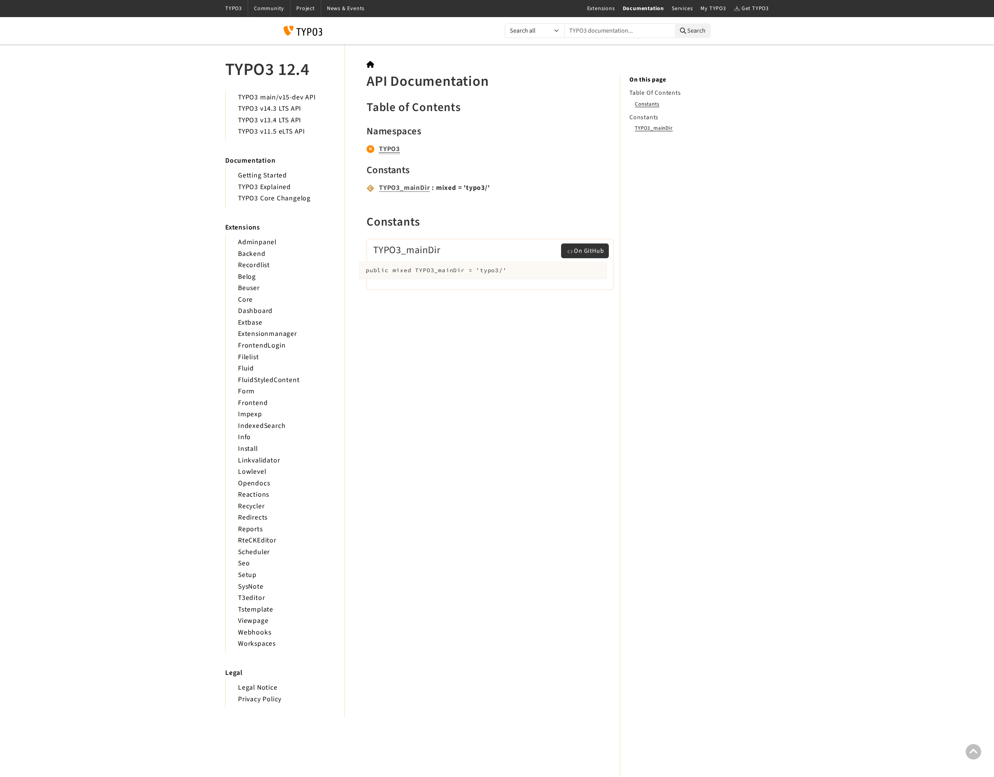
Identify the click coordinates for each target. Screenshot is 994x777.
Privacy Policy (260, 699)
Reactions (253, 494)
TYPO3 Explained (264, 187)
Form (246, 391)
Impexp (250, 414)
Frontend (253, 403)
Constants (647, 104)
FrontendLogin (261, 345)
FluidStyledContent (268, 380)
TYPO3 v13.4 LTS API (269, 120)
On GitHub (589, 251)
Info (244, 437)
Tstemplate (255, 609)
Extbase (250, 322)
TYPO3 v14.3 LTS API (269, 108)
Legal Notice (258, 687)
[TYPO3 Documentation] (302, 30)
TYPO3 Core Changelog (274, 198)
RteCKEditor (257, 540)
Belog (247, 277)
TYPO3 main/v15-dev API (277, 97)
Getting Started (262, 175)
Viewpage (253, 621)
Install (248, 449)
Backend (252, 254)
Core (245, 299)
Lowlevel (252, 471)
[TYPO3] (371, 65)
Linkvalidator (259, 460)
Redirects (253, 517)
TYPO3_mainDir (404, 188)
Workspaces (257, 643)
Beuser (249, 288)
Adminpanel (257, 242)
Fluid (246, 368)
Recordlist (254, 265)
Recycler (251, 506)
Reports (250, 529)
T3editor (251, 598)
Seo (244, 563)
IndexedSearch (261, 426)
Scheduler (254, 552)
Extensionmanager (267, 334)
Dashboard (255, 311)
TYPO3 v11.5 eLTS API (271, 131)
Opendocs (254, 483)
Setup (247, 575)
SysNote (251, 586)
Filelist (248, 357)
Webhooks (254, 632)
